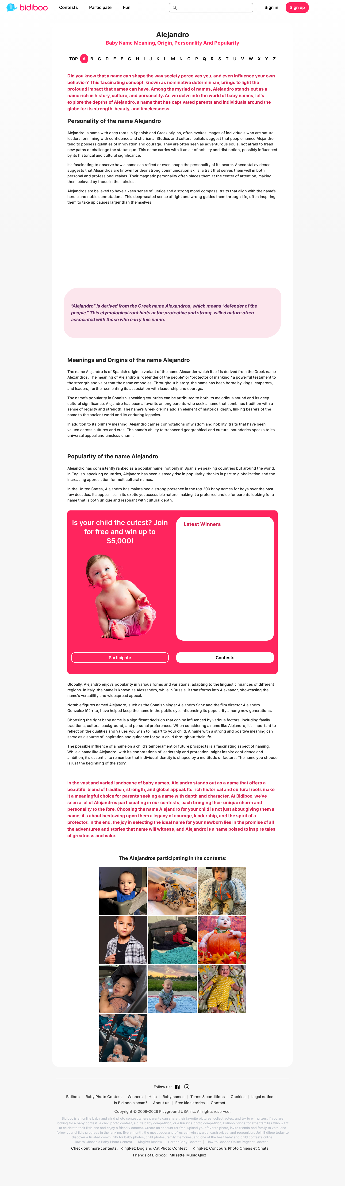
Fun (126, 7)
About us (161, 1103)
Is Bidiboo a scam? (130, 1103)
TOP (73, 58)
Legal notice (262, 1097)
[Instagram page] (187, 1086)
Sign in (271, 7)
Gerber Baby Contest (184, 1142)
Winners (135, 1097)
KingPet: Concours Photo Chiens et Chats (230, 1148)
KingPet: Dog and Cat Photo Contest (154, 1148)
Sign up (297, 7)
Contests (68, 7)
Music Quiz (196, 1155)
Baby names (173, 1097)
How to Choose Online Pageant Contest (237, 1142)
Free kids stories (190, 1103)
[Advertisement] (172, 241)
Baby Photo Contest (104, 1097)
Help (153, 1097)
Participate (100, 7)
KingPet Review (150, 1142)
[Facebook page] (177, 1086)
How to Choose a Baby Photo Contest (103, 1142)
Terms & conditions (207, 1097)
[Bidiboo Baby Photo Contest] (27, 7)
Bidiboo (73, 1097)
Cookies (238, 1097)
